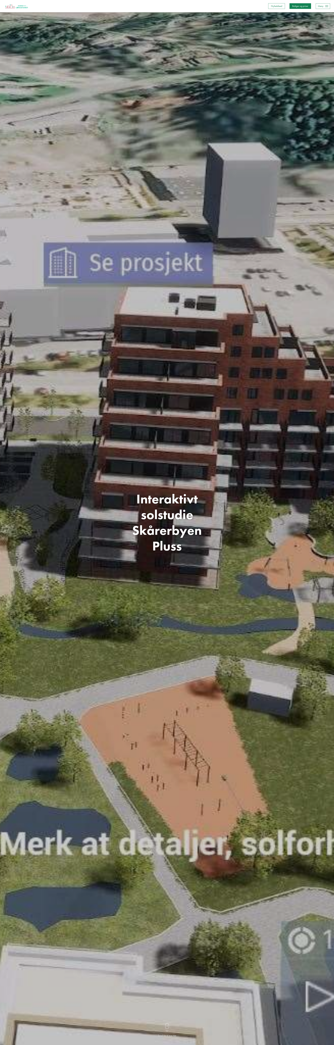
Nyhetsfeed (276, 6)
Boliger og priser (300, 6)
